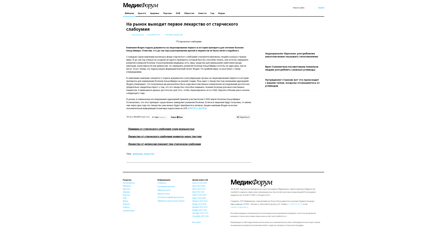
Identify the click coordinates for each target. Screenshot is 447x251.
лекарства (149, 153)
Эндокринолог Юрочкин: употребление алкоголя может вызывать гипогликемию (291, 55)
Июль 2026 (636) (198, 186)
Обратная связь (163, 190)
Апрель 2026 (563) (199, 195)
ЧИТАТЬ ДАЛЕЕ (197, 108)
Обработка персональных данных (171, 201)
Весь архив (196, 222)
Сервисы (126, 207)
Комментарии (128, 211)
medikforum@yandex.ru (239, 207)
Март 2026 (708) (199, 198)
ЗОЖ (178, 13)
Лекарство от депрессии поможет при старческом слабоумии (164, 144)
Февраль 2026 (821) (200, 201)
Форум (221, 13)
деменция (137, 153)
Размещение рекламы (166, 186)
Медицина (129, 13)
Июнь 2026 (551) (198, 189)
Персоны (167, 13)
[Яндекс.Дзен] (177, 117)
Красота (142, 13)
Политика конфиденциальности (170, 197)
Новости (202, 13)
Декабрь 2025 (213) (199, 207)
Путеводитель (129, 183)
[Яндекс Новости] (159, 117)
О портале (161, 183)
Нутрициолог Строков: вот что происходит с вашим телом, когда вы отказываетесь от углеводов (292, 82)
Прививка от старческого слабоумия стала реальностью (161, 128)
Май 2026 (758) (198, 192)
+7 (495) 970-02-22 (295, 204)
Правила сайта (163, 194)
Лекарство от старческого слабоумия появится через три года (164, 136)
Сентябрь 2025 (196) (200, 216)
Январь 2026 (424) (199, 204)
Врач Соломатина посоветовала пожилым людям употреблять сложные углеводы (291, 68)
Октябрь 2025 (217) (200, 213)
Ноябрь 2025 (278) (199, 210)
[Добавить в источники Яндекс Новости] (160, 205)
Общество (189, 13)
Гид (212, 13)
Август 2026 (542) (199, 183)
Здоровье (154, 13)
